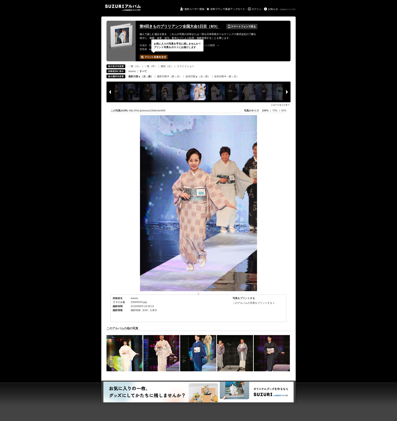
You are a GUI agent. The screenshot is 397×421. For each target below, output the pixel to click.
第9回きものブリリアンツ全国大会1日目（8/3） (180, 26)
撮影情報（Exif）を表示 (144, 310)
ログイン (256, 9)
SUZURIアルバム (123, 7)
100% (265, 110)
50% (283, 110)
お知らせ (273, 9)
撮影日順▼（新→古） (169, 76)
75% (275, 110)
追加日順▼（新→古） (226, 76)
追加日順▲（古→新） (197, 76)
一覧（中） (151, 66)
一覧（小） (134, 66)
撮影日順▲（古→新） (140, 76)
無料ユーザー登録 (194, 9)
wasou (132, 71)
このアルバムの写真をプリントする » (253, 303)
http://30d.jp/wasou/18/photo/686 (147, 110)
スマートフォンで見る (242, 26)
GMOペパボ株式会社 (288, 9)
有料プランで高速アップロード (227, 9)
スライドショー (185, 66)
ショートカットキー (280, 105)
